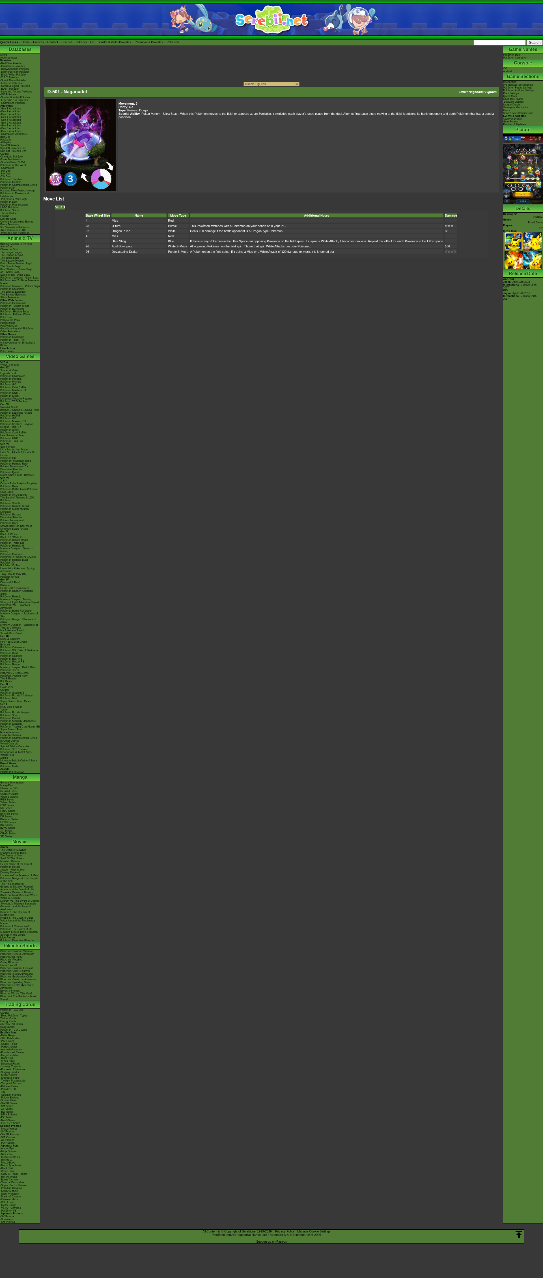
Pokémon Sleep (9, 395)
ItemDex (5, 136)
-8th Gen (5, 173)
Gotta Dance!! (8, 965)
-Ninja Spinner (8, 1151)
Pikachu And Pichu (11, 956)
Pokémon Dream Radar (14, 540)
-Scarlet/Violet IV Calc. (13, 162)
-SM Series (6, 1106)
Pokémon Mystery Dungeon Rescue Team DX (16, 425)
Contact (52, 42)
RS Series (6, 808)
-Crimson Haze (9, 1199)
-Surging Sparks (9, 1072)
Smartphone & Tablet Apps (16, 752)
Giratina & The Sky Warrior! (16, 886)
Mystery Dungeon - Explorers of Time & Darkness (19, 626)
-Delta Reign (7, 1035)
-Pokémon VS (8, 1210)
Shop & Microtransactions (518, 113)
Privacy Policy (285, 1231)
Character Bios (9, 249)
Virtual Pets (7, 755)
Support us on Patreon (271, 1241)
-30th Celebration (10, 1038)
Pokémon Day (8, 201)
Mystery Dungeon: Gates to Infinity (16, 550)
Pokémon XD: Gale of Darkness (19, 650)
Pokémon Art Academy (13, 494)
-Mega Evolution (9, 1055)
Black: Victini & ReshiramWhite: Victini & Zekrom (19, 896)
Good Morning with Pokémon (17, 328)
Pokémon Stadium (11, 723)
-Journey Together (10, 1066)
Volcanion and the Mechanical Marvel (17, 922)
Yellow (4, 709)
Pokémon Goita (9, 766)
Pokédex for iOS (10, 576)
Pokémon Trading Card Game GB (20, 726)
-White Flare (7, 1060)
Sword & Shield (9, 407)
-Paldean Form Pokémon (14, 233)
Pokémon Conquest (11, 554)
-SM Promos (7, 1137)
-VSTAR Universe (10, 1207)
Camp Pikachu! (9, 962)
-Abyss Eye (7, 1148)
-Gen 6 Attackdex (10, 122)
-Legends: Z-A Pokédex (14, 100)
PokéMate (6, 681)
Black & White (8, 534)
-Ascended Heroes (11, 1049)
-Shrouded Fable (10, 1077)
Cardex (4, 153)
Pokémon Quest (9, 472)
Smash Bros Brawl (11, 633)
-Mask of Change (10, 1196)
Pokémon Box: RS (11, 658)
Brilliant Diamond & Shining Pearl (19, 410)
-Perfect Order (8, 1046)
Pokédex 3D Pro (10, 565)
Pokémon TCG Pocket (13, 401)
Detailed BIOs (8, 791)
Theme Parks (8, 213)
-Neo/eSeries (8, 1120)
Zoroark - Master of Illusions (17, 892)
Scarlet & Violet (9, 370)
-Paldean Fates (9, 1086)
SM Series (6, 836)
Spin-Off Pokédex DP (12, 148)
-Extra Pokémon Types (13, 1015)
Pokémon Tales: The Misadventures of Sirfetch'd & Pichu (17, 342)
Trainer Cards (8, 1018)
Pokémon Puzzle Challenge (16, 695)
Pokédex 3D (7, 562)
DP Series (6, 816)
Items (506, 110)
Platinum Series (9, 819)
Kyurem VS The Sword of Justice (20, 900)
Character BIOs (9, 788)
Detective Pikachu (11, 469)
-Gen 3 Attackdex (10, 114)
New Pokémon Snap (12, 435)
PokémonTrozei (9, 670)
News (3, 54)
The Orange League (11, 255)
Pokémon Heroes (10, 866)
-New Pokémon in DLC (13, 230)
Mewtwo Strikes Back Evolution (19, 932)
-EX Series (6, 1117)
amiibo (4, 757)
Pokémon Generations (13, 303)
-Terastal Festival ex (12, 1182)
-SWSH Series (8, 1103)
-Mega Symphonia (10, 1165)
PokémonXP (7, 187)
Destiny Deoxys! (10, 872)
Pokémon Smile (9, 429)
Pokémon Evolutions (12, 308)
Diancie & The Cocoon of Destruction (15, 913)
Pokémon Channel (11, 656)
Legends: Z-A (8, 373)
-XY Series (6, 1109)
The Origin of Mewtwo (13, 850)
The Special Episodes (13, 291)
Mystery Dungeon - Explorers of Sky (19, 615)
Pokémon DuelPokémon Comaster (515, 56)
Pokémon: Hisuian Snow (14, 311)
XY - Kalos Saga (10, 272)
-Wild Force (7, 1202)
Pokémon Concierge (12, 337)
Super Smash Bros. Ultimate (17, 475)
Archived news (9, 57)
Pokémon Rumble (10, 596)
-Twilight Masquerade (12, 1080)
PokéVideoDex (9, 325)
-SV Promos (7, 1131)
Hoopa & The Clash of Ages (16, 917)
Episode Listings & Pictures (16, 243)
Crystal (4, 689)
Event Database (9, 224)
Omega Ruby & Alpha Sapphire (18, 483)
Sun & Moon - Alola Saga (15, 274)
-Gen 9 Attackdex (10, 131)
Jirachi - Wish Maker (12, 869)
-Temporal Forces (10, 1083)
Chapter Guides (9, 794)
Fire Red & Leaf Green (13, 641)
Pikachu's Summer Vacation (16, 951)
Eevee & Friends (10, 990)
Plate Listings (511, 93)
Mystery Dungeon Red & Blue (17, 667)
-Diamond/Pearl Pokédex (14, 71)
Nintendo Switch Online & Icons (19, 760)
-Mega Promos (9, 1128)
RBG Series (7, 799)
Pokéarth (173, 42)
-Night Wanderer (10, 1193)
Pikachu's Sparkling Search (16, 982)
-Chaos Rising (8, 1043)
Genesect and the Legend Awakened (15, 908)
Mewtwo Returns (10, 861)
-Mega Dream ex (10, 1157)
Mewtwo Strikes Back (13, 852)
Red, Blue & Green (11, 706)
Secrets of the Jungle (12, 934)
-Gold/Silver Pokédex (12, 66)
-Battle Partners (9, 1179)
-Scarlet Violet (8, 1100)
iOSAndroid (507, 70)
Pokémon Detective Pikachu (17, 940)
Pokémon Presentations (14, 204)
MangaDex (6, 785)
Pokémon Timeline (11, 179)
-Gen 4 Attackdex (10, 117)
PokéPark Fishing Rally (14, 675)
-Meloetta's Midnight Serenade (18, 903)
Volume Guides (9, 796)
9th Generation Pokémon (14, 227)
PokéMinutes (8, 322)
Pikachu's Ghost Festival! (15, 971)
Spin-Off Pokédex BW (13, 151)
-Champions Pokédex (12, 103)
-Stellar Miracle (9, 1191)
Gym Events (510, 121)
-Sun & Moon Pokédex (13, 80)
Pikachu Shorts (20, 945)
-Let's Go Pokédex (11, 83)
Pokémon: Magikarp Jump (15, 460)
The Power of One (11, 855)
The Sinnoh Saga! (10, 266)
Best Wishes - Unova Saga (16, 269)
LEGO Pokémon (9, 207)
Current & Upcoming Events (16, 221)
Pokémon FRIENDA (12, 771)
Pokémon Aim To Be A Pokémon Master (19, 282)
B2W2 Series (8, 827)
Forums (38, 42)
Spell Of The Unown (12, 858)
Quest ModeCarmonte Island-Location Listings (513, 99)
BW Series (6, 825)
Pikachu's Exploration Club (16, 976)
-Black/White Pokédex (13, 74)
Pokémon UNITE (10, 393)
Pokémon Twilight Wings (14, 306)
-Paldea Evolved (9, 1097)
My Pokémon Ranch (12, 630)
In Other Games (9, 740)
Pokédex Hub (85, 42)
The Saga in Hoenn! (12, 260)
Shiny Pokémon (9, 297)
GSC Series (7, 805)
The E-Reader (8, 678)
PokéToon (6, 317)
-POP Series (7, 1142)
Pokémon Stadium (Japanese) (18, 721)
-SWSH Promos (9, 1134)
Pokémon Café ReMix (13, 387)
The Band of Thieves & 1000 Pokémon (17, 499)
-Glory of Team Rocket (13, 1174)
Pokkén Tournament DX (14, 466)
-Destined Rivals (10, 1063)
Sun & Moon (7, 446)
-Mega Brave (7, 1162)
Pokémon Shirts (9, 210)
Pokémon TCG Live (11, 441)
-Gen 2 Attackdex (10, 111)
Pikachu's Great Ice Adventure (18, 979)
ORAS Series (8, 833)
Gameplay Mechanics (516, 107)
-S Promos (6, 1219)
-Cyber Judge (8, 1205)
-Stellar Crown (8, 1075)
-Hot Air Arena (8, 1176)
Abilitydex (6, 142)
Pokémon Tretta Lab (12, 542)
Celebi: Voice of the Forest (16, 864)
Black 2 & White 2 (10, 537)
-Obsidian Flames (10, 1094)
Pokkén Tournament (12, 520)
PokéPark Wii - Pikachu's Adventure (15, 606)
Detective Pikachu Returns (16, 398)
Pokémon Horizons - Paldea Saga (20, 286)
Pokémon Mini (8, 698)
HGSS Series (8, 822)
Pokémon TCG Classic (13, 1029)
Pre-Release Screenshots (518, 84)
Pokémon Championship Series (18, 185)
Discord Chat (8, 218)
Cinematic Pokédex (11, 156)
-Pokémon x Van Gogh (13, 199)
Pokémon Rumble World (14, 506)
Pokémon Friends (10, 381)
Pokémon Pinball (10, 718)
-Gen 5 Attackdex (10, 119)
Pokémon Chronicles (12, 289)
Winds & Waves (9, 364)
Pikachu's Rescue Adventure (17, 954)
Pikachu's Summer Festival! (16, 968)
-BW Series (7, 1111)
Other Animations (10, 331)
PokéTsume (7, 351)
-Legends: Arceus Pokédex (16, 91)
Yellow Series (8, 802)
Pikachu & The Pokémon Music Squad (18, 998)
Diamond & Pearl (10, 582)
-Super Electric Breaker (13, 1185)
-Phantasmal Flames (12, 1052)
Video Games (20, 356)
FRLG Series (8, 810)
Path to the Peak (10, 320)
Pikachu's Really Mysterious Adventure (17, 986)
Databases (20, 49)
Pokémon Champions (12, 376)
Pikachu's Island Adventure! (16, 973)
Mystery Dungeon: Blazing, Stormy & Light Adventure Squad (19, 601)
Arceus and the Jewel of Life (17, 889)
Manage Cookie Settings (314, 1231)
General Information (11, 782)
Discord (66, 42)
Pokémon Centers (10, 182)
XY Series (6, 830)
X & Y (3, 480)
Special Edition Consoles (14, 746)
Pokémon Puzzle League (14, 712)
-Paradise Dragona (11, 1188)
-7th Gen (5, 176)
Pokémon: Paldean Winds (15, 314)
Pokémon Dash (9, 653)
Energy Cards (8, 1021)
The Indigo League (11, 252)
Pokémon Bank (9, 486)
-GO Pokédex (8, 94)
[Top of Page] (519, 1234)
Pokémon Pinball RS (12, 661)
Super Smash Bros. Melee (15, 701)
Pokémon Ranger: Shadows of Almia (18, 620)
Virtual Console (9, 743)
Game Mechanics (10, 159)
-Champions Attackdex (13, 134)
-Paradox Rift (8, 1089)
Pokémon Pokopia (10, 378)
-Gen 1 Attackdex (10, 108)
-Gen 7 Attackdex (10, 125)
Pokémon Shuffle (10, 503)
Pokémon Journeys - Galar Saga (19, 277)
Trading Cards (20, 1004)
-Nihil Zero (6, 1154)
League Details (512, 104)
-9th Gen (5, 170)
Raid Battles (7, 1027)
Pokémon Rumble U (12, 545)
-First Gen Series (10, 1123)
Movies (20, 841)
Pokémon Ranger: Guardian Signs (16, 592)
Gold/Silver (6, 687)
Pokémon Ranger (10, 664)
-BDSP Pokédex (9, 88)
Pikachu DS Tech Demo (14, 673)
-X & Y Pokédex (9, 77)
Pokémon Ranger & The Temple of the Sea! (19, 879)
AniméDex (6, 246)
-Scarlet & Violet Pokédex (15, 97)
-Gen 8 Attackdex (10, 128)
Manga (20, 777)
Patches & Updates (514, 124)
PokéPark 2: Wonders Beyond (18, 557)
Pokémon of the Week (13, 165)
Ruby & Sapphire (10, 639)
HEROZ (538, 216)
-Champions (7, 168)
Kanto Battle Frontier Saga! (16, 263)
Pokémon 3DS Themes (14, 749)
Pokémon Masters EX (13, 390)
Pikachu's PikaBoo (11, 959)
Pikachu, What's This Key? (16, 993)
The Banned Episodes (13, 294)
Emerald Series (9, 813)
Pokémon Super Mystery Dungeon (14, 510)
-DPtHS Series (9, 1114)
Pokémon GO (8, 384)
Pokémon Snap (9, 715)
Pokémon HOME (10, 415)
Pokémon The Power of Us (16, 929)
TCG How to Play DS (13, 574)
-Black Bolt (6, 1058)
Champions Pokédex (149, 42)
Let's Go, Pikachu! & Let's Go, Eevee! (18, 454)
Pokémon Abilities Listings (518, 90)
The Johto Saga (9, 257)
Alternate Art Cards (11, 1024)
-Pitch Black (7, 1041)
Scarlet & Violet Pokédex (114, 42)
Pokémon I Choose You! (14, 926)
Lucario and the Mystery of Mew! (19, 875)
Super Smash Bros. (11, 729)
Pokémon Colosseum (12, 647)
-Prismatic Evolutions (12, 1069)
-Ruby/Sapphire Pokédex (14, 69)
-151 (2, 1092)
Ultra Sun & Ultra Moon (14, 449)
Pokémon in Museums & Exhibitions (14, 195)
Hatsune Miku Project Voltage (17, 190)
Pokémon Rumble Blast (14, 559)
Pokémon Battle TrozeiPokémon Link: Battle (19, 490)
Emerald (5, 644)
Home (25, 42)
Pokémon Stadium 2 (12, 692)
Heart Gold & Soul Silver (14, 588)
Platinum (5, 585)
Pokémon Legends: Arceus (16, 412)
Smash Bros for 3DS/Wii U (16, 525)
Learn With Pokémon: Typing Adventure (17, 570)
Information (509, 82)
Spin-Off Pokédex (10, 145)
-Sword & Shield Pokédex (15, 86)
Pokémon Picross (10, 514)
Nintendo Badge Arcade (14, 528)
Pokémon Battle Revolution (16, 610)
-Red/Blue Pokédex (11, 63)
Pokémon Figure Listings (517, 87)
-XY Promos (7, 1140)
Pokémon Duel (9, 523)
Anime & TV (20, 238)
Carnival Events (512, 118)
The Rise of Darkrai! (12, 883)
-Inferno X (6, 1159)
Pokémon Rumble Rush (14, 463)
